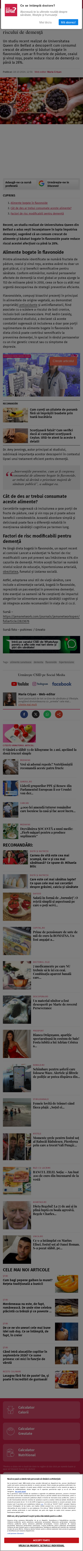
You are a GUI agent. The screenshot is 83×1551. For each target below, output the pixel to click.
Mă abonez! (68, 22)
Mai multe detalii (20, 1491)
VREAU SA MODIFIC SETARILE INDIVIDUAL (42, 1545)
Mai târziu (45, 22)
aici (42, 1504)
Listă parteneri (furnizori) (15, 1533)
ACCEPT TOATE (41, 1540)
